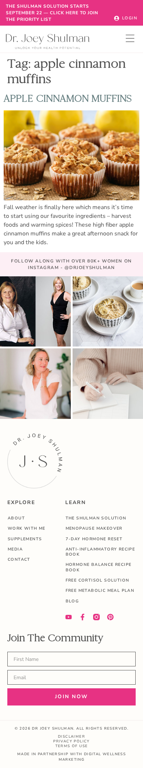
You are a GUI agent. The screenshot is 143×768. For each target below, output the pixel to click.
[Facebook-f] (82, 617)
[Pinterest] (110, 617)
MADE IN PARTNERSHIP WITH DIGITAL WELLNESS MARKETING (71, 757)
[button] (130, 39)
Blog (72, 601)
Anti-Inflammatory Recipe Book (100, 551)
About (16, 518)
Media (15, 549)
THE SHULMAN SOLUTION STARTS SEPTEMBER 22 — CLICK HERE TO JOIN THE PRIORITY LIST (52, 12)
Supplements (25, 539)
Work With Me (26, 528)
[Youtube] (68, 617)
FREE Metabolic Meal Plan (100, 590)
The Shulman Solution (96, 518)
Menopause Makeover (94, 528)
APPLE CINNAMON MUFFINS (68, 98)
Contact (19, 559)
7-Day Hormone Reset (94, 539)
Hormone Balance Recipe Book (99, 567)
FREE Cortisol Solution (97, 580)
